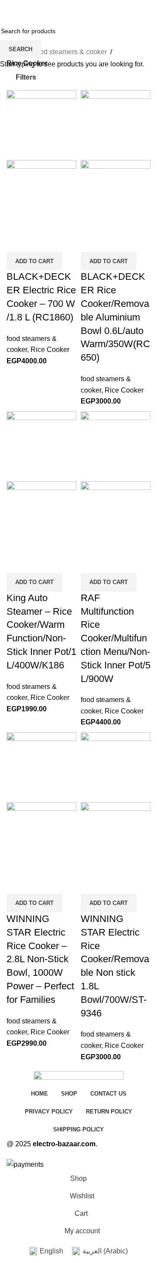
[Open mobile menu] (10, 8)
